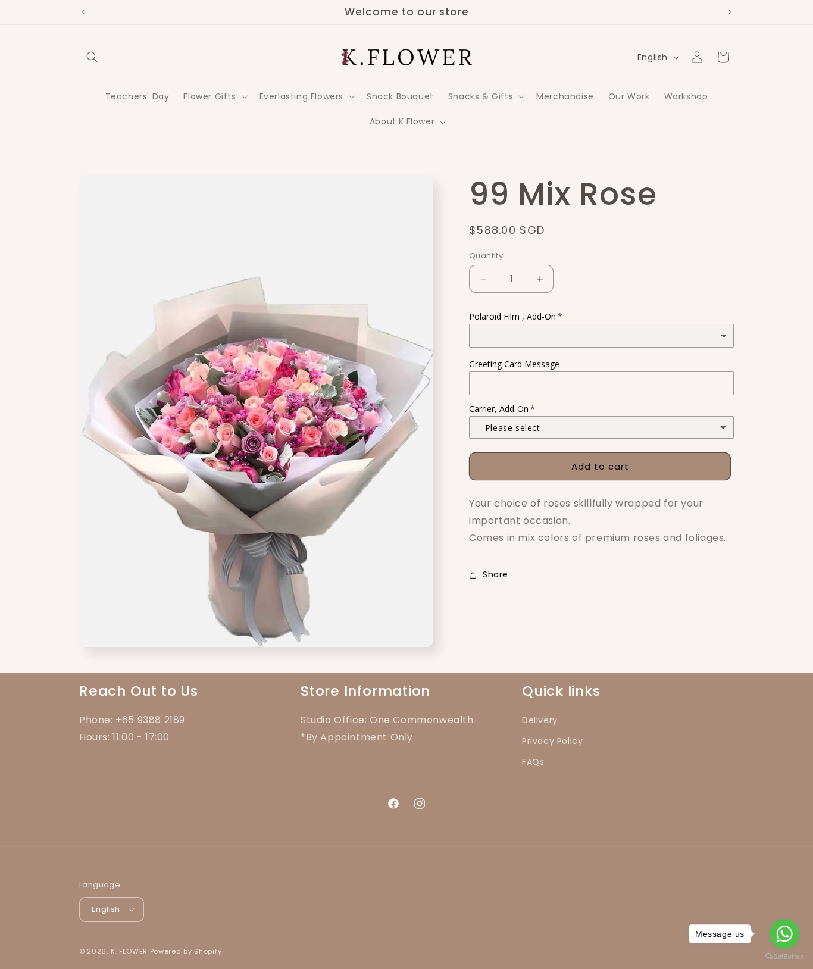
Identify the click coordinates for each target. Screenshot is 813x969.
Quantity (486, 255)
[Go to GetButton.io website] (784, 957)
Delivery (540, 720)
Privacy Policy (552, 741)
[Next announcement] (730, 12)
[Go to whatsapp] (784, 934)
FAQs (533, 762)
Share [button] (495, 574)
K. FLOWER (129, 951)
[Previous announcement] (83, 12)
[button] (92, 57)
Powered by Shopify (186, 951)
